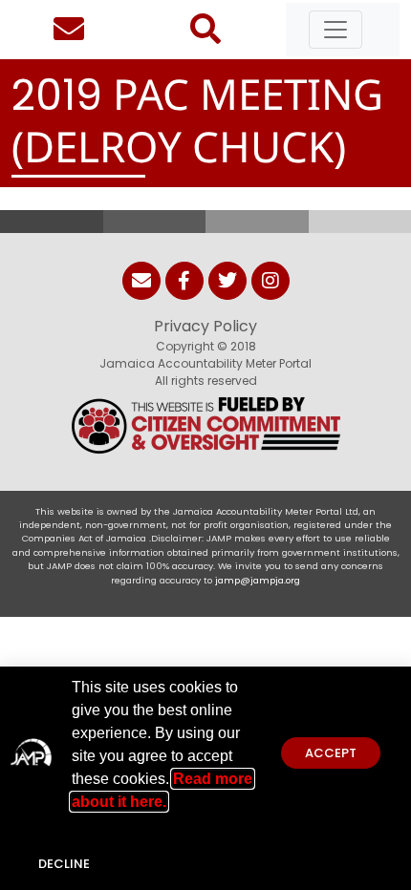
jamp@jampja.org (257, 580)
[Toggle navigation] (335, 30)
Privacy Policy (205, 326)
